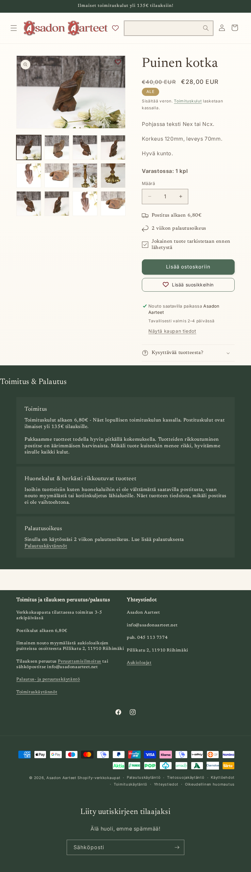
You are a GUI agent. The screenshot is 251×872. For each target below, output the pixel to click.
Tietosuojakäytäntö (186, 777)
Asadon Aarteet (61, 777)
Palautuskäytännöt (46, 546)
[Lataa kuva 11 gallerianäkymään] (85, 203)
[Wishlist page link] (115, 28)
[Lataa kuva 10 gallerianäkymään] (56, 203)
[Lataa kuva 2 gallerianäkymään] (56, 147)
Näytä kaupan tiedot (172, 331)
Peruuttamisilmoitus (79, 661)
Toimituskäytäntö (130, 784)
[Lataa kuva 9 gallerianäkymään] (28, 203)
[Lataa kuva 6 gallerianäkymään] (56, 175)
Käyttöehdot (223, 777)
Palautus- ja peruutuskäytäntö (48, 679)
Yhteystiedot (166, 784)
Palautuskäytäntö (143, 777)
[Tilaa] (177, 847)
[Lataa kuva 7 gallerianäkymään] (85, 175)
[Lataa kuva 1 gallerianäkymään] (28, 147)
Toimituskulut (188, 101)
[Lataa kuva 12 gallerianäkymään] (113, 203)
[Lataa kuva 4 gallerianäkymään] (113, 147)
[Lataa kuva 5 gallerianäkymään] (28, 175)
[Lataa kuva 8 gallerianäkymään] (113, 175)
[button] (14, 28)
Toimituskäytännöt (36, 692)
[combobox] (168, 28)
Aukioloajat (139, 663)
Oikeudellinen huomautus (210, 784)
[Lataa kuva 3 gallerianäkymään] (85, 147)
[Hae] (206, 28)
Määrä (148, 183)
